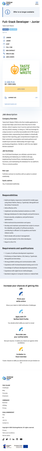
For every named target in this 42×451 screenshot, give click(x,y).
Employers (5, 396)
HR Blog (4, 405)
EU (3, 417)
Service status (6, 435)
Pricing (4, 408)
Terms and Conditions (8, 433)
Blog (3, 390)
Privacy (4, 430)
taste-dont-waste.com (11, 104)
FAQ (3, 414)
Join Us (4, 420)
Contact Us (5, 423)
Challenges (5, 387)
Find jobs (5, 393)
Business (4, 402)
